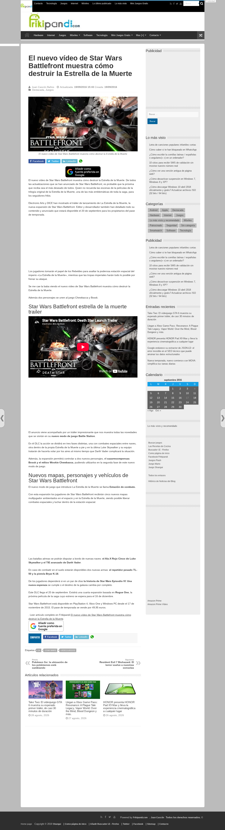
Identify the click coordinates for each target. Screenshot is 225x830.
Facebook (138, 824)
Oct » (158, 410)
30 (180, 407)
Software (87, 35)
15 (172, 397)
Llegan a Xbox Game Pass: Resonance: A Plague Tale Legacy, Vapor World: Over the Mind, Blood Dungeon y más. (81, 708)
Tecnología (51, 3)
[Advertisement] (82, 244)
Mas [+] (140, 35)
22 (172, 402)
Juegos (63, 3)
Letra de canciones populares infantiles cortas (172, 144)
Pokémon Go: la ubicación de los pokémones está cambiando (50, 664)
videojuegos (68, 650)
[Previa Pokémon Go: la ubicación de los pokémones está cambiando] (2, 418)
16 (180, 397)
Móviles (85, 3)
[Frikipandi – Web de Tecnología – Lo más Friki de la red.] (61, 21)
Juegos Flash (154, 460)
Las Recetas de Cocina (159, 446)
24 (187, 402)
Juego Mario (154, 464)
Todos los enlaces (157, 475)
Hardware (38, 35)
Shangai (57, 824)
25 (194, 402)
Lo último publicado (101, 3)
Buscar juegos (155, 443)
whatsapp (81, 161)
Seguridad (171, 225)
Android (154, 210)
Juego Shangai (155, 467)
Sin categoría (188, 225)
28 (165, 407)
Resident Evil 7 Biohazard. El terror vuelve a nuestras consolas (116, 664)
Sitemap (151, 824)
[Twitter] (177, 4)
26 (151, 407)
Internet (74, 3)
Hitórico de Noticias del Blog (161, 481)
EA (39, 650)
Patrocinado (156, 225)
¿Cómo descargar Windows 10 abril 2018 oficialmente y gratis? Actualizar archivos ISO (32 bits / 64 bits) (172, 190)
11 (194, 393)
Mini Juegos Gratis (139, 3)
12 (151, 397)
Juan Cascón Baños (43, 87)
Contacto (38, 3)
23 (180, 402)
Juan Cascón (157, 817)
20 (158, 402)
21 (165, 402)
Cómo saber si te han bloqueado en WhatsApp (173, 149)
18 (194, 397)
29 (172, 407)
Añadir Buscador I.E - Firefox (104, 824)
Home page (26, 824)
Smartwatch (156, 230)
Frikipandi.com (140, 817)
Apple (165, 210)
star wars (50, 650)
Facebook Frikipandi (158, 457)
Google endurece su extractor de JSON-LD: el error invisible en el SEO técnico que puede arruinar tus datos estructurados (170, 351)
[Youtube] (180, 4)
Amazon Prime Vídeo (157, 604)
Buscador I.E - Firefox (158, 450)
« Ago (150, 410)
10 (187, 393)
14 (165, 397)
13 (158, 397)
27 (158, 407)
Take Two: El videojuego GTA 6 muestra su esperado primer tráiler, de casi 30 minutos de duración (45, 707)
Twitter (126, 824)
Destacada (38, 89)
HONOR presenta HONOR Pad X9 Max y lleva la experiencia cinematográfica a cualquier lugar (119, 707)
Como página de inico (158, 453)
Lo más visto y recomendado (164, 220)
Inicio (27, 34)
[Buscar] (201, 3)
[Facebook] (174, 4)
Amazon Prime (154, 601)
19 (151, 402)
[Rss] (170, 4)
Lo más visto (121, 3)
